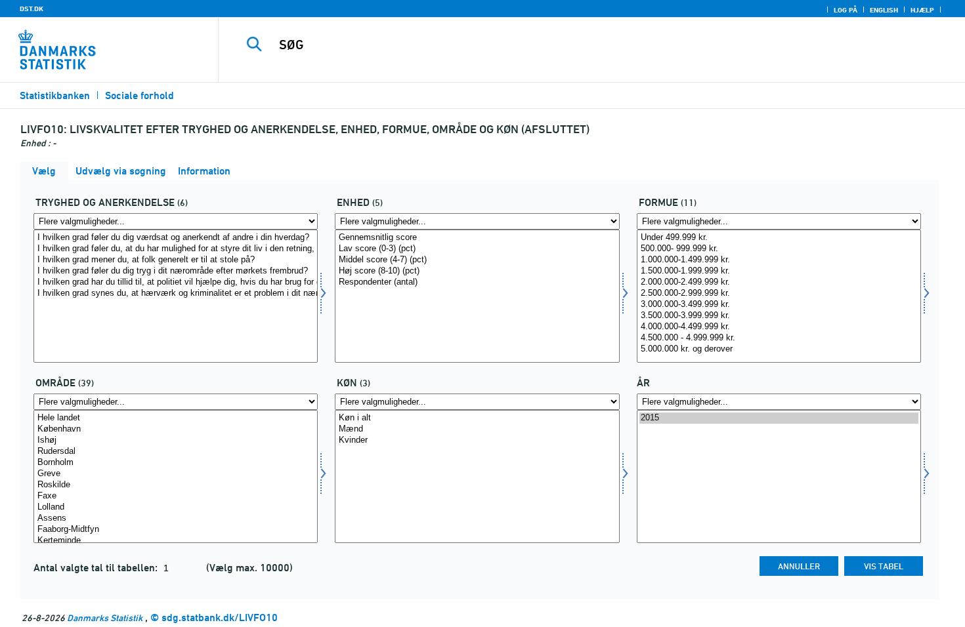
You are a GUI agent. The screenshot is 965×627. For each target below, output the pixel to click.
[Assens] (175, 518)
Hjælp (922, 9)
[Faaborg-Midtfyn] (175, 529)
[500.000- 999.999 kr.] (778, 248)
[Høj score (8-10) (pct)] (476, 271)
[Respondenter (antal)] (476, 282)
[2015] (778, 418)
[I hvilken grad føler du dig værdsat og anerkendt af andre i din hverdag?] (175, 237)
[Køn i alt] (476, 418)
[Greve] (175, 473)
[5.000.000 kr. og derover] (778, 349)
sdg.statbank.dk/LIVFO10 (219, 617)
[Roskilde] (175, 485)
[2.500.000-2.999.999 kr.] (778, 293)
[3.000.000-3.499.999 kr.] (778, 304)
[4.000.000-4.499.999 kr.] (778, 327)
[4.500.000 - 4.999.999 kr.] (778, 338)
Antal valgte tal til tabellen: (96, 567)
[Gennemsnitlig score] (476, 237)
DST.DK (31, 8)
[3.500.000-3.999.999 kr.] (778, 315)
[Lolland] (175, 507)
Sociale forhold (139, 95)
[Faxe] (175, 496)
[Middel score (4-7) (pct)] (476, 260)
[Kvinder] (476, 440)
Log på (845, 9)
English (884, 9)
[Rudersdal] (175, 451)
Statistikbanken (55, 95)
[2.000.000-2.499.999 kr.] (778, 282)
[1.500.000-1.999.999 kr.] (778, 271)
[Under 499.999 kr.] (778, 237)
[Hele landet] (175, 418)
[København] (175, 429)
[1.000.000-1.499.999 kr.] (778, 260)
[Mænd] (476, 429)
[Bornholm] (175, 462)
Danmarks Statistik (104, 617)
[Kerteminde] (175, 540)
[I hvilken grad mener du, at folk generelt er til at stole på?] (175, 260)
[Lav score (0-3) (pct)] (476, 248)
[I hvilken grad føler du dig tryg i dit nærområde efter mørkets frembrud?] (175, 271)
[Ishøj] (175, 440)
